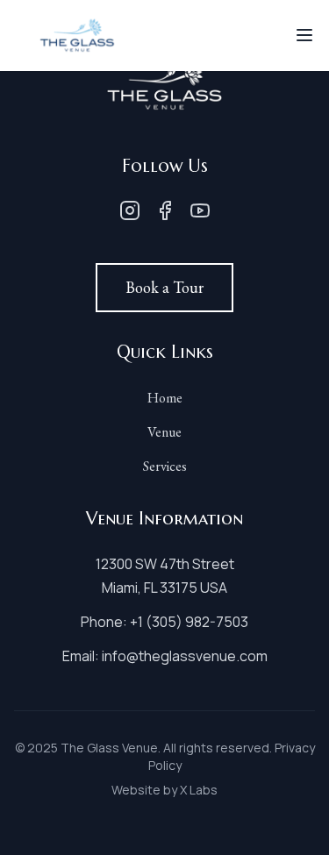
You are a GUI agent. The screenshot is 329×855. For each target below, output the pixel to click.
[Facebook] (164, 210)
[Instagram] (129, 210)
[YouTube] (200, 210)
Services (165, 466)
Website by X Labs (164, 789)
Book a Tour (164, 287)
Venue (164, 432)
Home (164, 397)
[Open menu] (304, 35)
